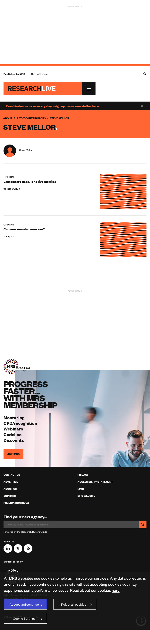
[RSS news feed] (28, 551)
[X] (18, 551)
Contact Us (12, 474)
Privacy (83, 474)
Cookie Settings (24, 618)
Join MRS (13, 454)
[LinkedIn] (8, 551)
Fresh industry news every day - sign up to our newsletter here (52, 106)
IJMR (81, 489)
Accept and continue (24, 604)
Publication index (16, 503)
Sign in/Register (40, 74)
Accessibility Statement (95, 482)
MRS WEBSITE (86, 496)
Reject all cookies (73, 604)
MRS (22, 74)
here (116, 590)
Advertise (11, 482)
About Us (10, 489)
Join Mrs (10, 496)
